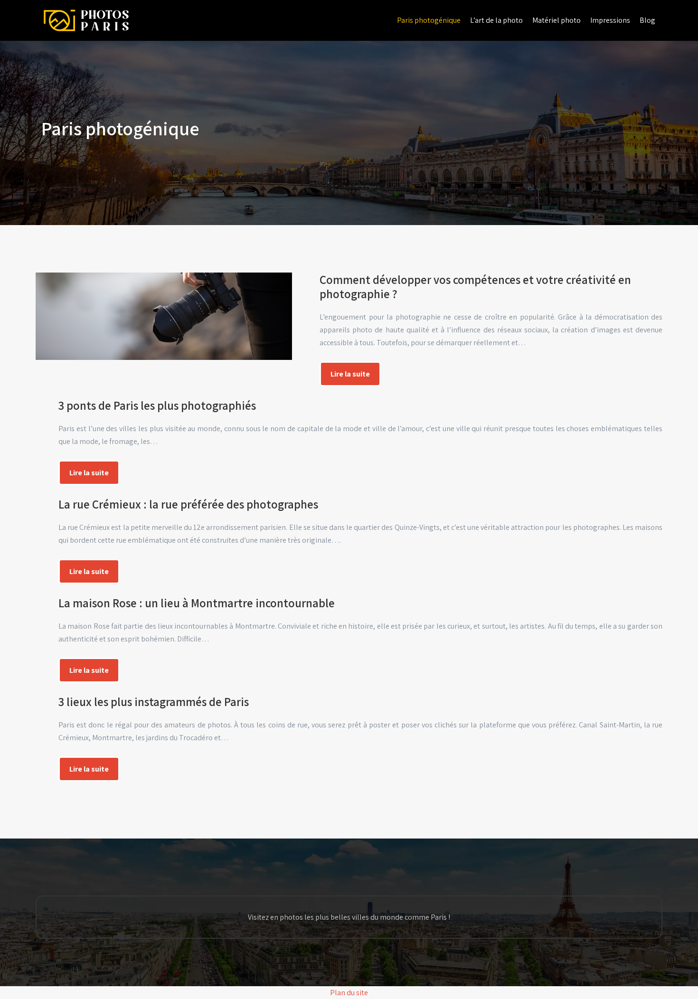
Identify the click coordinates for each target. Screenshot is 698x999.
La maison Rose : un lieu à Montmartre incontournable (196, 603)
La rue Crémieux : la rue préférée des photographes (188, 504)
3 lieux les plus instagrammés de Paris (153, 701)
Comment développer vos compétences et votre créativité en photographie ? (475, 287)
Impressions (610, 20)
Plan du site (349, 993)
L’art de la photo (496, 20)
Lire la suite (350, 374)
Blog (647, 20)
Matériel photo (556, 20)
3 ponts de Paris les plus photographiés (157, 405)
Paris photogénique (429, 20)
